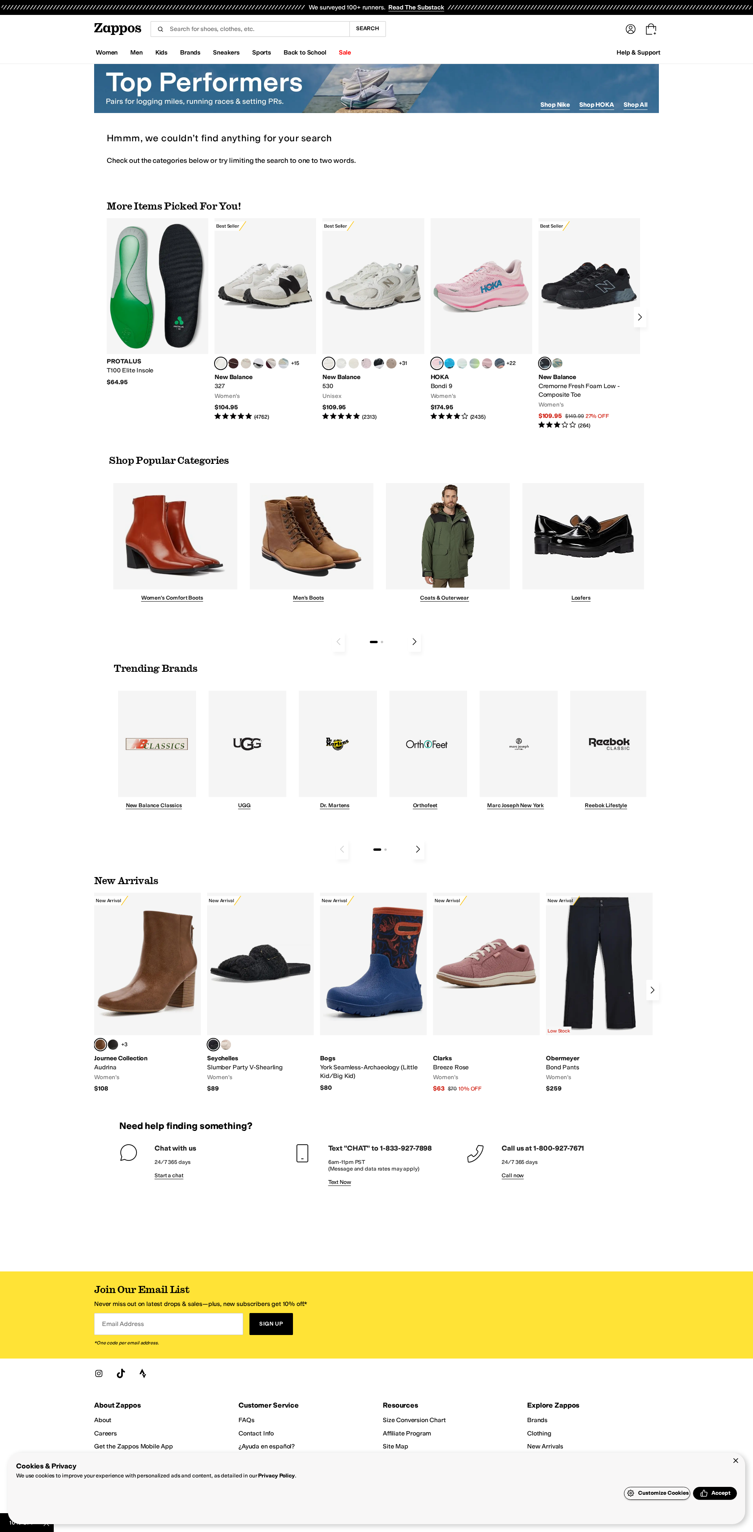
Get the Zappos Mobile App (133, 1446)
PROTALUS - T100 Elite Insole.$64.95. (157, 302)
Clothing (539, 1433)
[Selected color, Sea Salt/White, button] (221, 363)
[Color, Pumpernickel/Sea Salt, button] (233, 363)
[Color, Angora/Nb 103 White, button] (283, 363)
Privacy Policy (276, 1475)
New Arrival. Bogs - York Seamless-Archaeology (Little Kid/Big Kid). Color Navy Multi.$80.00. (373, 992)
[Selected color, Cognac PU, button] (100, 1044)
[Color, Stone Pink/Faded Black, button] (366, 363)
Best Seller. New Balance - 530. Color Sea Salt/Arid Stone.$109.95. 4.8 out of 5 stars (373, 319)
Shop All (636, 104)
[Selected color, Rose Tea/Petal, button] (437, 363)
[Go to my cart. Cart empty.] (651, 29)
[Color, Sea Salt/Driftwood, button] (391, 363)
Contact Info (256, 1433)
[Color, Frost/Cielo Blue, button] (462, 363)
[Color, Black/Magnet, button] (379, 363)
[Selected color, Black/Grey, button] (544, 363)
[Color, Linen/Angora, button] (246, 363)
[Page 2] (382, 642)
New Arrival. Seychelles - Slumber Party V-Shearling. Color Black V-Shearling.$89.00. (260, 993)
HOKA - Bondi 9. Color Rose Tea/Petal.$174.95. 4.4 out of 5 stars (481, 319)
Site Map (395, 1446)
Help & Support (638, 52)
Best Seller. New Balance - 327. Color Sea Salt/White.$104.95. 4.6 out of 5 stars (265, 319)
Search (367, 28)
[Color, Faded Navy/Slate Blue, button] (499, 363)
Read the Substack (416, 7)
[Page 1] (374, 642)
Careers (105, 1433)
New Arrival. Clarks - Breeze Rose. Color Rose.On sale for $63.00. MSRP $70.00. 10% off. (486, 993)
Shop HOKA (596, 104)
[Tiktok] (120, 1373)
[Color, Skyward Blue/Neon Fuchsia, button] (449, 363)
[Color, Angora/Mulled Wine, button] (271, 363)
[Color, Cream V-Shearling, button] (226, 1044)
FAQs (246, 1420)
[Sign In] (630, 29)
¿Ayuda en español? (266, 1446)
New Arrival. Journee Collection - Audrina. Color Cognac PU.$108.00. (147, 993)
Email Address (123, 1324)
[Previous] (338, 641)
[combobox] (250, 29)
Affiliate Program (407, 1433)
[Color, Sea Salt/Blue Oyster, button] (341, 363)
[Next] (640, 317)
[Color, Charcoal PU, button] (113, 1044)
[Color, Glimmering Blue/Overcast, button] (474, 363)
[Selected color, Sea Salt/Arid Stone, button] (328, 363)
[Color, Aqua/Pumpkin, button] (557, 363)
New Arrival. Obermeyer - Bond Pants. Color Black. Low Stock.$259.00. (599, 993)
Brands (537, 1420)
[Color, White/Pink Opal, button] (487, 363)
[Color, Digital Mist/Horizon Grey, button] (258, 363)
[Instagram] (98, 1373)
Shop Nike (555, 104)
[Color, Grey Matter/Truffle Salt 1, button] (353, 363)
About (102, 1420)
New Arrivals (545, 1446)
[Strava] (142, 1373)
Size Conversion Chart (414, 1420)
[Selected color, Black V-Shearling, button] (213, 1044)
